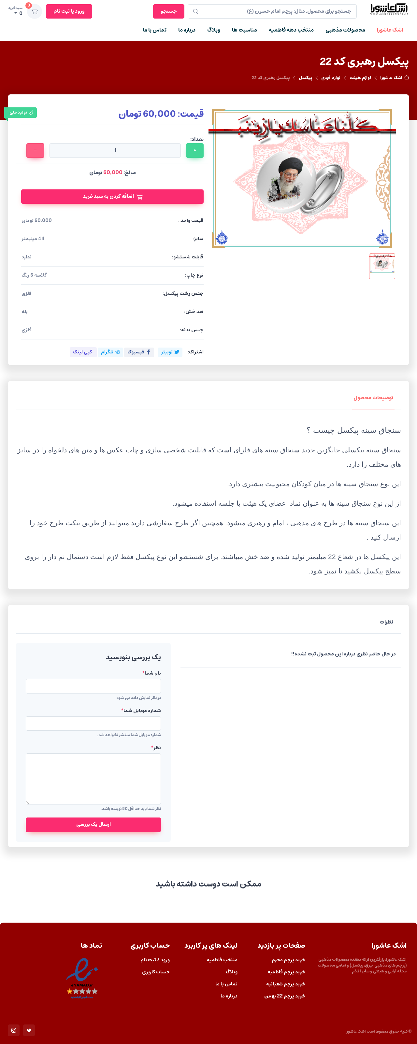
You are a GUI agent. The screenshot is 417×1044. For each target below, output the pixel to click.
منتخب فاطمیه (222, 960)
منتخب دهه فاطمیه (291, 29)
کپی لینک (82, 352)
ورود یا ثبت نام (69, 10)
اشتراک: (196, 352)
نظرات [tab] (386, 621)
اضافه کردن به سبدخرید (108, 196)
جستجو (169, 11)
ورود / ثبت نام (155, 960)
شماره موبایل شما (141, 710)
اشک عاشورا (390, 29)
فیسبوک (135, 352)
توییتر (167, 352)
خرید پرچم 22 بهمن (284, 996)
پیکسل (305, 78)
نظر (156, 748)
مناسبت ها (244, 29)
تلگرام (107, 352)
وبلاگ (213, 29)
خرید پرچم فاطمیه (286, 972)
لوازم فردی (330, 78)
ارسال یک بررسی (93, 824)
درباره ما (186, 29)
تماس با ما (154, 29)
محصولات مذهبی (345, 29)
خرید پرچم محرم (288, 960)
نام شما (151, 673)
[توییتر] (29, 1030)
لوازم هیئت (360, 78)
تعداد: (197, 139)
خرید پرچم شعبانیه (285, 984)
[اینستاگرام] (14, 1030)
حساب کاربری (156, 972)
